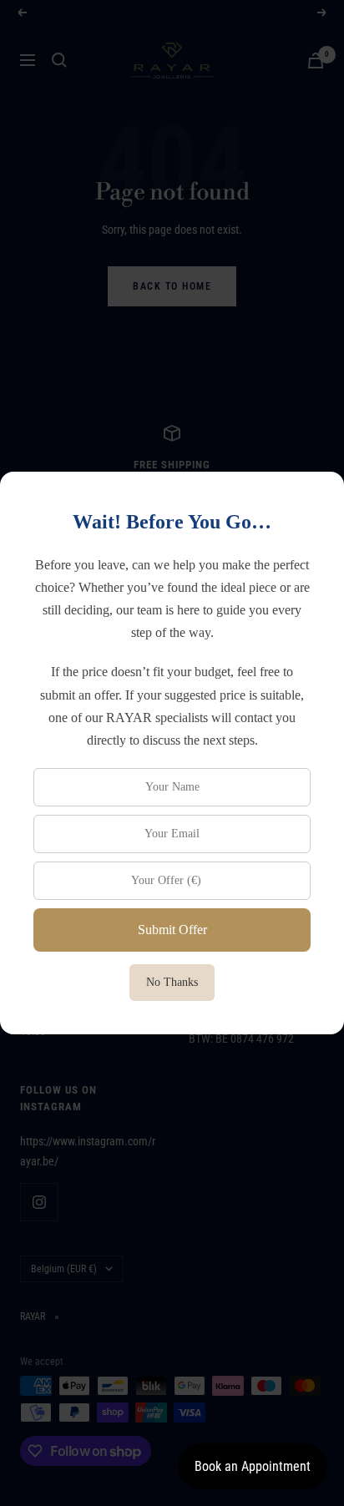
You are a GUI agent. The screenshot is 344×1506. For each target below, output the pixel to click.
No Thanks (172, 982)
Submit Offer (172, 929)
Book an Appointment (253, 1466)
